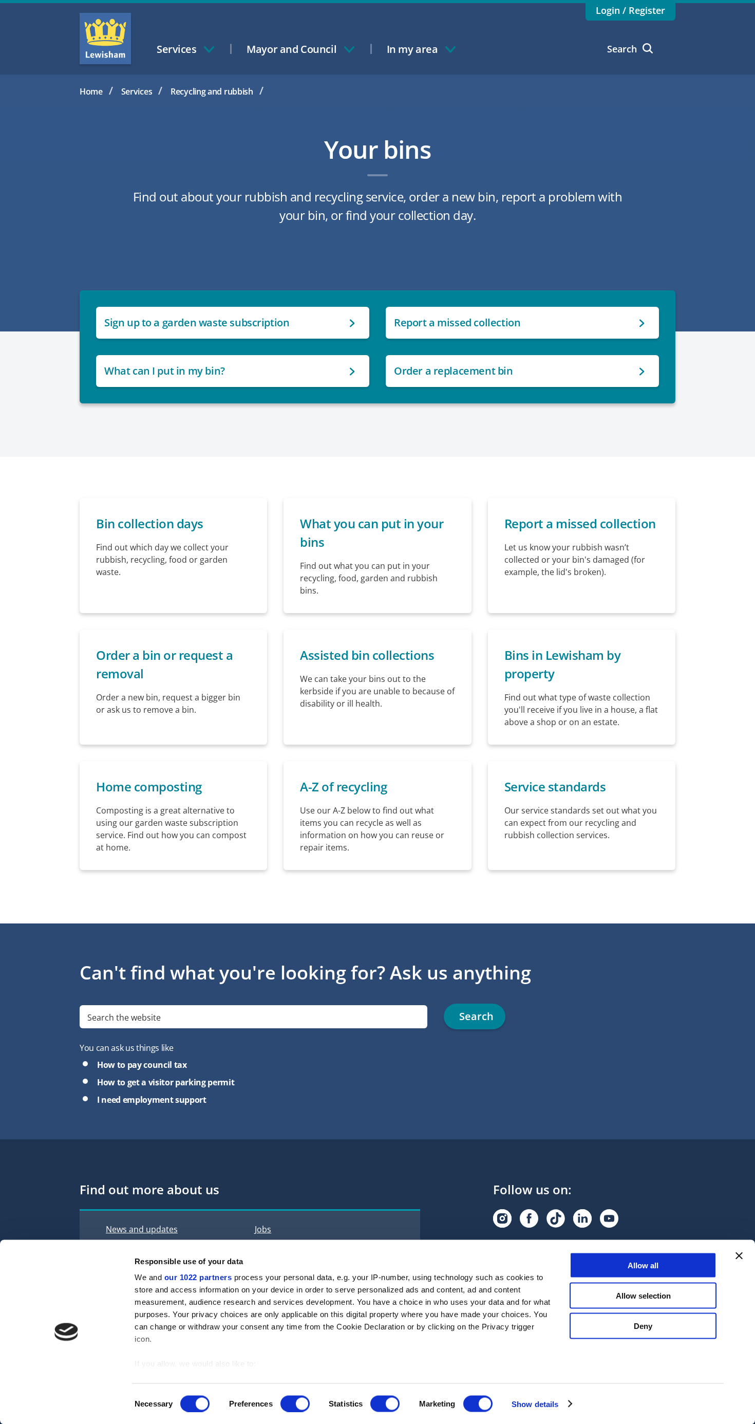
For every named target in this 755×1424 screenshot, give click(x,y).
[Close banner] (739, 1256)
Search (622, 49)
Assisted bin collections (367, 654)
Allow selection (643, 1295)
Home (91, 91)
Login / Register (630, 10)
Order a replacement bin (453, 371)
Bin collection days (149, 523)
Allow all (643, 1265)
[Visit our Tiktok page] (555, 1218)
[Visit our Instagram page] (502, 1218)
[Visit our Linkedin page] (582, 1218)
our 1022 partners (198, 1277)
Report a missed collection (457, 322)
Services (137, 91)
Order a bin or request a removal (164, 664)
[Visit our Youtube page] (609, 1218)
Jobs (263, 1229)
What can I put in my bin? (164, 371)
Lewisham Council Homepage (105, 38)
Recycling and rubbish (212, 91)
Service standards (555, 786)
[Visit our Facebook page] (529, 1218)
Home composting (149, 786)
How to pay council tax (142, 1064)
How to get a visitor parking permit (165, 1082)
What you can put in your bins (371, 532)
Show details (535, 1403)
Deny (643, 1325)
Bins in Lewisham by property (562, 664)
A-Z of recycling (343, 786)
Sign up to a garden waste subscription (196, 322)
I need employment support (151, 1099)
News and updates (142, 1229)
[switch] (295, 1403)
